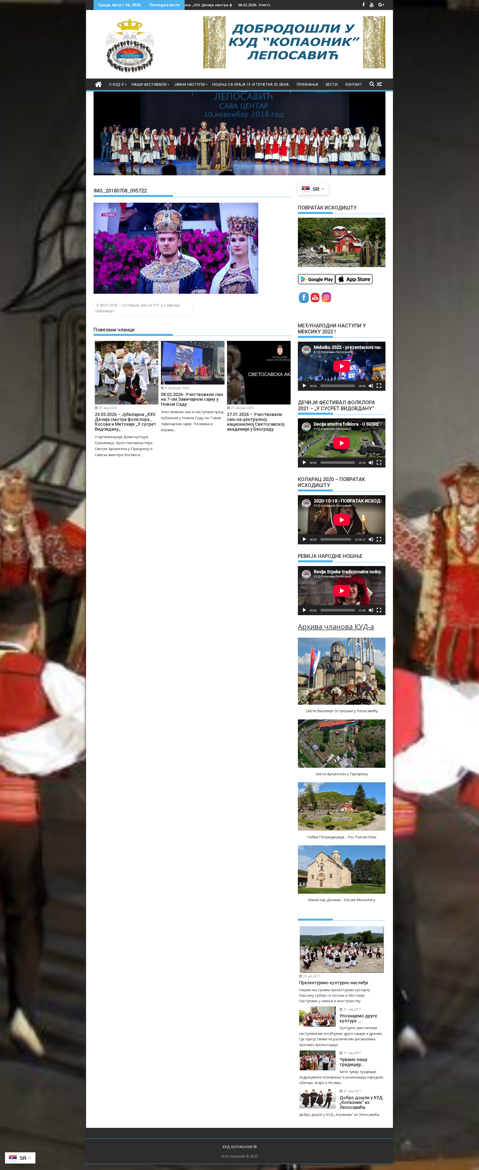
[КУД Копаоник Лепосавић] (98, 83)
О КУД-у (116, 84)
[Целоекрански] (378, 385)
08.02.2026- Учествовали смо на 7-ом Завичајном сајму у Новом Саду (187, 4)
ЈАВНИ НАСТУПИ (189, 84)
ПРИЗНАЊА (307, 84)
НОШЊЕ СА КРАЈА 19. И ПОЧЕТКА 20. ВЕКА (250, 84)
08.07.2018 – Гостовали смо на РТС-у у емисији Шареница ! (137, 308)
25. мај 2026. (107, 408)
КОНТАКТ (353, 84)
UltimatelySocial (274, 1167)
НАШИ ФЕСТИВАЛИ (148, 84)
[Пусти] (304, 385)
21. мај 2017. (352, 1009)
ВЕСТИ (332, 84)
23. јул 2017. (311, 976)
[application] (341, 366)
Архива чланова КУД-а (336, 626)
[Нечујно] (370, 385)
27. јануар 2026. (242, 408)
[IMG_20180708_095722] (176, 292)
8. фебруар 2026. (177, 388)
